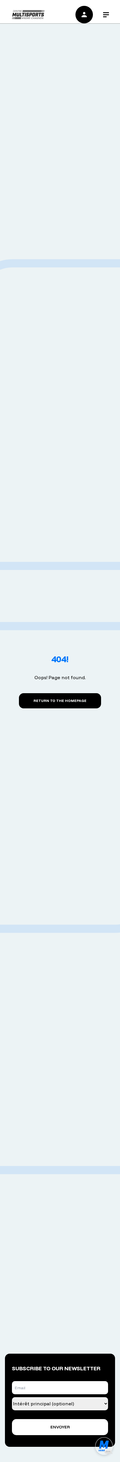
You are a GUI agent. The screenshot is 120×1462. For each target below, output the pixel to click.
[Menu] (106, 14)
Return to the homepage (60, 700)
